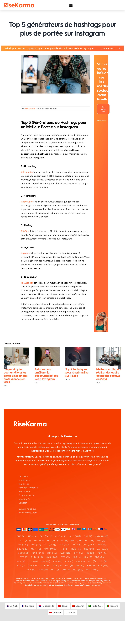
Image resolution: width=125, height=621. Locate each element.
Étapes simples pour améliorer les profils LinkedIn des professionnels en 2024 (14, 356)
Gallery (18, 356)
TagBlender (27, 282)
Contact (23, 502)
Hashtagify (27, 201)
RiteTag (25, 231)
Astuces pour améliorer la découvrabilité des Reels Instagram (45, 356)
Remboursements (28, 487)
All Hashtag (27, 172)
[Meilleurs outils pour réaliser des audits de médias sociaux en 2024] (108, 356)
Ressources (25, 491)
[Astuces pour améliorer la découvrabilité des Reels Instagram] (47, 356)
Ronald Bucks (29, 109)
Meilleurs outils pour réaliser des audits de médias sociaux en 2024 (106, 356)
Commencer (107, 48)
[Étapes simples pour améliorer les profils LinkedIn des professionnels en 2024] (16, 356)
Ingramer (26, 253)
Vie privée (24, 484)
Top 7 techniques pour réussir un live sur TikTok (75, 356)
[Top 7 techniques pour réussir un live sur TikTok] (77, 356)
